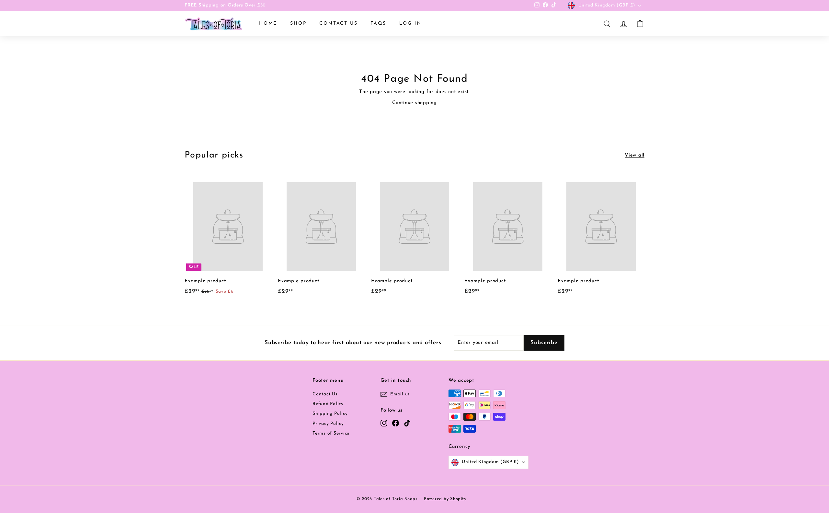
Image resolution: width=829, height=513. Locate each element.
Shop (298, 23)
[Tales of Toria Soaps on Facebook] (395, 422)
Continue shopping (414, 102)
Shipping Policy (329, 413)
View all (634, 155)
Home (268, 23)
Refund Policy (328, 404)
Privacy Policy (328, 423)
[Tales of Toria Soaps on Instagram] (383, 422)
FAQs (378, 23)
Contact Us (338, 23)
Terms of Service (330, 433)
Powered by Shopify (445, 499)
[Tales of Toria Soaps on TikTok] (407, 422)
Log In (410, 23)
